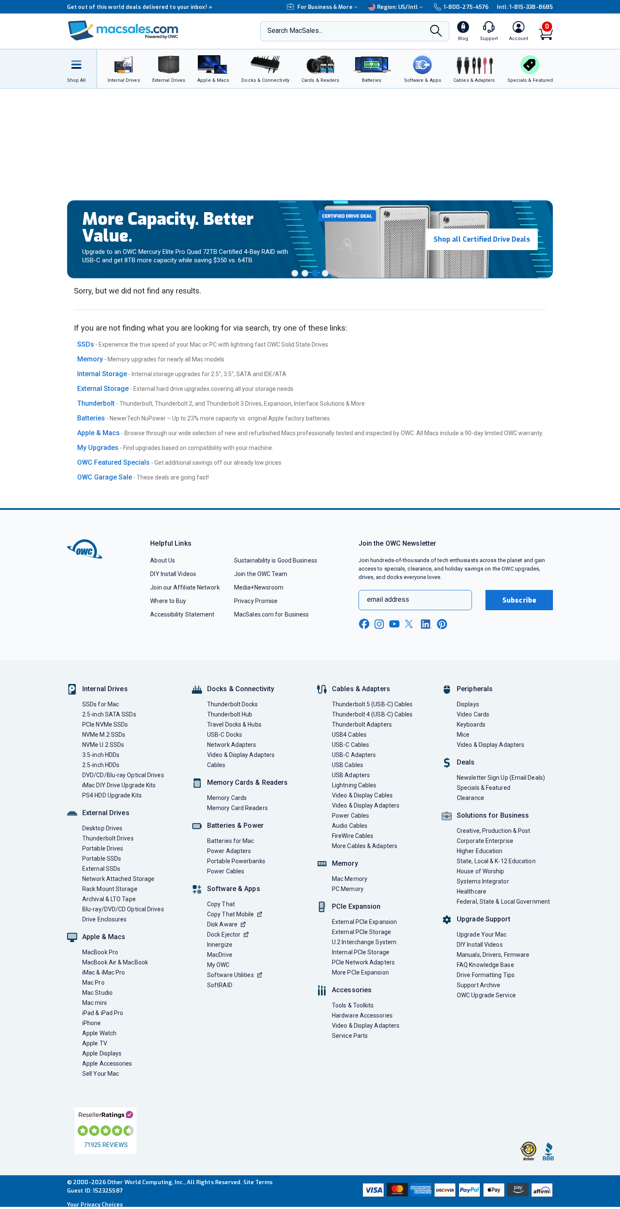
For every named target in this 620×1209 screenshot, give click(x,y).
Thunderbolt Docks (232, 704)
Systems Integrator (483, 881)
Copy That (221, 904)
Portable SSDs (101, 858)
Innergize (219, 944)
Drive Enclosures (104, 919)
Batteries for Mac (230, 840)
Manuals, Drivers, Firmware (493, 954)
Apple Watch (99, 1033)
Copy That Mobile (230, 914)
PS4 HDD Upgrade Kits (112, 795)
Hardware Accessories (362, 1015)
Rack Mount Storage (109, 889)
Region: (397, 7)
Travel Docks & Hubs (234, 724)
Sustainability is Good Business (275, 560)
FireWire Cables (352, 835)
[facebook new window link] (364, 624)
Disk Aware (222, 924)
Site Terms (258, 1182)
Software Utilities (230, 975)
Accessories (352, 990)
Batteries (91, 418)
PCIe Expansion (356, 906)
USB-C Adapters (354, 754)
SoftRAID (219, 985)
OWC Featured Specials (113, 462)
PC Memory (348, 889)
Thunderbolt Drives (108, 838)
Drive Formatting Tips (486, 975)
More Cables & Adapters (364, 846)
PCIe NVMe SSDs (105, 724)
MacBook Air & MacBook (115, 962)
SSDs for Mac (100, 704)
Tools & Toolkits (353, 1005)
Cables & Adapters (361, 689)
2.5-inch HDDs (100, 765)
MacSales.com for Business (271, 614)
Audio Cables (349, 825)
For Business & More (325, 7)
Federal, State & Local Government (503, 901)
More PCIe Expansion (360, 972)
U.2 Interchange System (364, 942)
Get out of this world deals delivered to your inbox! (139, 7)
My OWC (218, 964)
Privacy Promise (256, 601)
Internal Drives (105, 689)
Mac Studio (97, 992)
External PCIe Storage (361, 932)
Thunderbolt (96, 403)
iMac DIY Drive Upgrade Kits (119, 785)
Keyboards (471, 724)
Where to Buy (168, 601)
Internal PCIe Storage (360, 952)
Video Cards (473, 714)
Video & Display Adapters (241, 754)
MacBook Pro (100, 952)
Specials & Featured (483, 787)
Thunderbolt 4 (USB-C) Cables (372, 714)
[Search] (436, 31)
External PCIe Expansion (364, 921)
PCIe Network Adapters (363, 962)
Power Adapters (229, 851)
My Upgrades (98, 448)
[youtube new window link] (394, 623)
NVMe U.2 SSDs (103, 744)
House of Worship (480, 871)
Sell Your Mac (100, 1073)
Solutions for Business (493, 815)
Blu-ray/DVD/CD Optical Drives (123, 909)
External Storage (103, 389)
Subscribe (519, 600)
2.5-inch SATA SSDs (109, 714)
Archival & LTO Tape (109, 899)
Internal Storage (102, 374)
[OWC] (123, 31)
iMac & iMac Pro (103, 972)
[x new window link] (410, 624)
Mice (463, 734)
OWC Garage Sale (104, 477)
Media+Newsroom (258, 587)
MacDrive (219, 954)
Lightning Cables (354, 785)
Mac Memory (349, 878)
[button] (294, 273)
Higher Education (479, 851)
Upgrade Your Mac (482, 934)
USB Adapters (351, 775)
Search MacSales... (295, 31)
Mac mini (94, 1002)
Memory (90, 359)
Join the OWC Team (261, 574)
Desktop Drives (102, 828)
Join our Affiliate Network (184, 587)
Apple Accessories (107, 1063)
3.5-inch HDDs (100, 754)
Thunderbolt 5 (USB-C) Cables (372, 704)
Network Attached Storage (118, 878)
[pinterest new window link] (442, 624)
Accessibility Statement (182, 614)
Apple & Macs (98, 433)
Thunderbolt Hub (229, 714)
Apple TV (94, 1043)
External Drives (105, 813)
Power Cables (225, 871)
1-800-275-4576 (466, 7)
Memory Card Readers (237, 808)
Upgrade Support (483, 919)
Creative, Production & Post (493, 830)
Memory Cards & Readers (247, 782)
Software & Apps (233, 889)
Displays (468, 704)
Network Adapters (231, 744)
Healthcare (471, 891)
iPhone (91, 1023)
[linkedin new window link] (426, 624)
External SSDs (101, 868)
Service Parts (350, 1035)
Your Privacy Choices (95, 1204)
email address (388, 599)
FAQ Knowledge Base (485, 964)
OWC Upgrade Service (486, 995)
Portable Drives (102, 848)
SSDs (85, 344)
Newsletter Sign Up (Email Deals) (501, 777)
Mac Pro (93, 982)
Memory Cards (227, 797)
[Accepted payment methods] (456, 1191)
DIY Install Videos (173, 574)
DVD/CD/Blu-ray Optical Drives (123, 775)
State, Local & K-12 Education (496, 861)
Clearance (470, 797)
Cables (216, 765)
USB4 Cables (349, 734)
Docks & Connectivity (240, 689)
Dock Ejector (223, 934)
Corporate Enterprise (485, 840)
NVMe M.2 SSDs (103, 734)
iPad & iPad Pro (102, 1013)
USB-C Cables (350, 744)
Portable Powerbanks (236, 861)
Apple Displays (101, 1053)
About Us (162, 560)
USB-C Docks (224, 734)
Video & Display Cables (362, 795)
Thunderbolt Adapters (362, 724)
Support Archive (478, 985)
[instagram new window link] (379, 624)
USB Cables (347, 765)
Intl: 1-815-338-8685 (525, 7)
